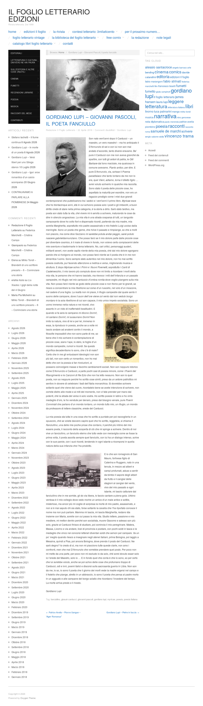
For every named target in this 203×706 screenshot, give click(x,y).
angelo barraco (179, 67)
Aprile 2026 (17, 348)
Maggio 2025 (18, 387)
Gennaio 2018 (19, 677)
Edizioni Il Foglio (35, 31)
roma (147, 131)
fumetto (150, 91)
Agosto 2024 (18, 422)
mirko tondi (185, 111)
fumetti (181, 85)
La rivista (59, 31)
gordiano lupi (100, 599)
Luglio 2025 (17, 382)
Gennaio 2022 (19, 542)
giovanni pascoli (85, 599)
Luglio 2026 (17, 333)
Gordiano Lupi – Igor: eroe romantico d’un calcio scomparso (25, 177)
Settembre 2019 (20, 617)
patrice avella (186, 121)
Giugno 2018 (18, 652)
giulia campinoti (163, 91)
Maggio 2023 (18, 482)
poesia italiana (130, 599)
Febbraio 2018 (19, 672)
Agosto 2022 (18, 507)
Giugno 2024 (18, 432)
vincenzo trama (179, 136)
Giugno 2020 (18, 597)
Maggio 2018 (18, 657)
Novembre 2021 (20, 552)
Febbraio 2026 (19, 358)
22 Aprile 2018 (85, 130)
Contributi (17, 120)
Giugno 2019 (18, 622)
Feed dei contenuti (158, 155)
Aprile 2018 (17, 662)
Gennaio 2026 (19, 362)
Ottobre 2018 (18, 642)
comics (175, 72)
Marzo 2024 (17, 447)
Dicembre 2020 (19, 582)
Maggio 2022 (18, 522)
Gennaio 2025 (19, 397)
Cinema (14, 78)
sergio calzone (152, 136)
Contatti (68, 43)
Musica (14, 106)
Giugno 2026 (18, 338)
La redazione (140, 37)
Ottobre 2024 (18, 412)
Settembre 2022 (20, 502)
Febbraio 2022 (19, 537)
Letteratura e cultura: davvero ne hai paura (24, 61)
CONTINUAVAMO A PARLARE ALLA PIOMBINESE (22, 196)
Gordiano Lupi (124, 130)
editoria (163, 76)
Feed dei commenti (158, 160)
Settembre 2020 (20, 587)
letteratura (156, 106)
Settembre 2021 (20, 562)
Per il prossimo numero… (142, 31)
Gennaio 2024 (19, 452)
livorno (149, 111)
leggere (176, 101)
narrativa (165, 116)
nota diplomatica (154, 121)
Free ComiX (113, 37)
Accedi (152, 150)
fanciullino (55, 599)
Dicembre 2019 (19, 612)
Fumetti (15, 85)
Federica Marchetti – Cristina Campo (23, 235)
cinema (162, 72)
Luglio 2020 (17, 592)
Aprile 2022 (17, 527)
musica (149, 117)
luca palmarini (162, 111)
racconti (176, 125)
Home (12, 31)
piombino (150, 126)
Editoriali (16, 53)
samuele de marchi (166, 130)
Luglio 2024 (17, 427)
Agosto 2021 (18, 567)
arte (189, 67)
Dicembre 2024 (19, 402)
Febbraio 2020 (19, 607)
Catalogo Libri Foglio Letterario (32, 43)
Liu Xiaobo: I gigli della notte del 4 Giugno (24, 284)
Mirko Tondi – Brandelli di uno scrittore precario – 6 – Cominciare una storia (25, 304)
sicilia (161, 136)
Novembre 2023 (20, 457)
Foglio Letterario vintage (29, 37)
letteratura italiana (176, 107)
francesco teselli (167, 86)
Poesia (14, 99)
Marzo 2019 (17, 627)
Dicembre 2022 (19, 497)
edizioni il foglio (179, 77)
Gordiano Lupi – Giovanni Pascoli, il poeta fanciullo (91, 120)
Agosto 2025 (18, 377)
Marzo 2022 (17, 532)
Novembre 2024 (20, 407)
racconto (189, 126)
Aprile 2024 (17, 442)
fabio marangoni (154, 81)
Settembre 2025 (20, 373)
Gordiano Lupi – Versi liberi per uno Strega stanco (23, 162)
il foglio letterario (164, 97)
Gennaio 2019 (19, 632)
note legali (163, 37)
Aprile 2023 (17, 487)
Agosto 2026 (18, 328)
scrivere (186, 131)
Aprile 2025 (17, 393)
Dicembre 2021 (19, 547)
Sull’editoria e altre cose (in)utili (22, 70)
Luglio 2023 (17, 472)
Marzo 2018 (17, 667)
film (156, 86)
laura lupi (162, 102)
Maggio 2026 (18, 343)
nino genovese (184, 117)
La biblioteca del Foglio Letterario (74, 37)
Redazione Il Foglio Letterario (60, 130)
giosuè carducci (69, 599)
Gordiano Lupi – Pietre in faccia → (122, 612)
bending (149, 72)
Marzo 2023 (17, 492)
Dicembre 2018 (19, 637)
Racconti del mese (21, 113)
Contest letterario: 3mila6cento (93, 31)
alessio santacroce (158, 67)
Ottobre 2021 (18, 557)
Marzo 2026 (17, 353)
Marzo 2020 (17, 602)
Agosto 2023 (18, 467)
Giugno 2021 (18, 572)
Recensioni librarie (22, 92)
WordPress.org (156, 165)
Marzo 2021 (17, 577)
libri (189, 106)
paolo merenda (172, 121)
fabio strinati (172, 81)
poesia (119, 599)
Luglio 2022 (17, 512)
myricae (111, 599)
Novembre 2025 (20, 368)
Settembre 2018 (20, 647)
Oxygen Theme (27, 697)
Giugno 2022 (18, 517)
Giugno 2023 (18, 477)
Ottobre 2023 (18, 462)
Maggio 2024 (18, 437)
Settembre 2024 (20, 417)
